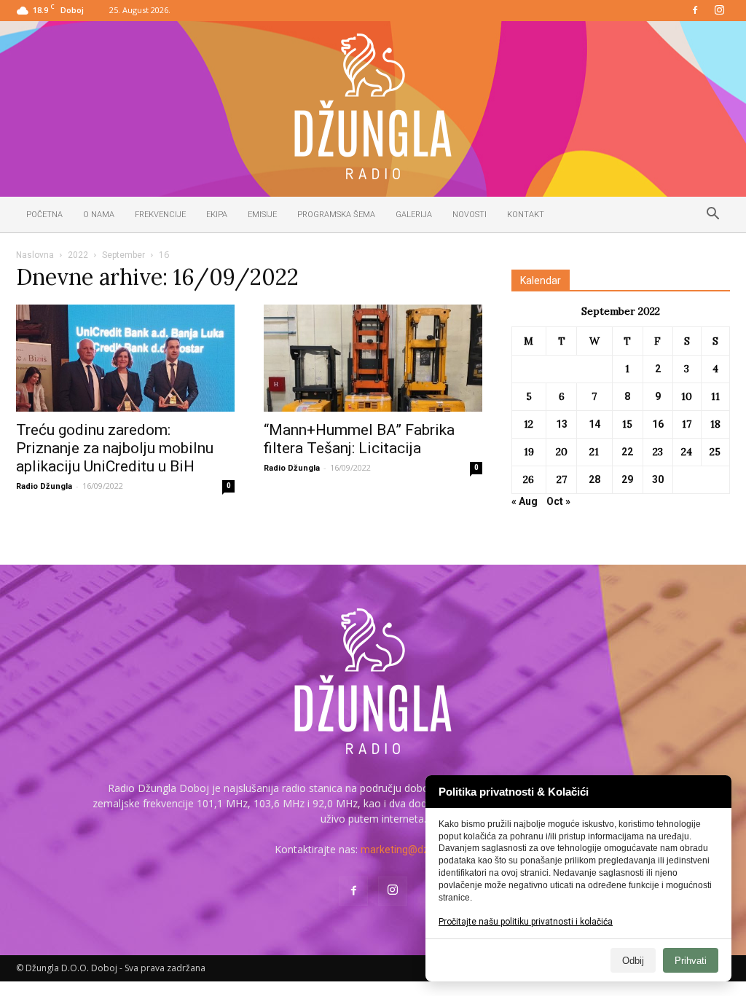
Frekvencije (160, 214)
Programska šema (336, 214)
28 (594, 479)
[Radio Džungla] (373, 106)
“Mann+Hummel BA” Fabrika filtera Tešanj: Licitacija (359, 439)
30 (658, 479)
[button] (712, 215)
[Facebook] (695, 11)
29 (627, 479)
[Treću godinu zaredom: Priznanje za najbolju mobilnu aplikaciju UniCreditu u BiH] (125, 358)
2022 (78, 255)
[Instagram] (719, 11)
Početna (44, 214)
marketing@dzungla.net (416, 849)
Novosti (469, 214)
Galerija (414, 214)
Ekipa (216, 214)
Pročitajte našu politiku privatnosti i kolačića (526, 922)
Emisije (262, 214)
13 (562, 424)
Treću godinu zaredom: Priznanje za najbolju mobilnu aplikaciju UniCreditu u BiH (114, 448)
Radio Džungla (44, 486)
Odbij (633, 960)
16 (658, 424)
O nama (98, 214)
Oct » (558, 501)
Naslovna (35, 255)
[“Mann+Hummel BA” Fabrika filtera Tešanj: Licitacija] (373, 358)
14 (594, 424)
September (123, 255)
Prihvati (691, 960)
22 (627, 452)
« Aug (524, 501)
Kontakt (525, 214)
